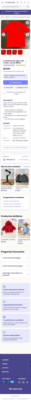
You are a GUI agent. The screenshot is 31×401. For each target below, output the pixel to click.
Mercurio (5, 372)
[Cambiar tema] (17, 2)
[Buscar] (28, 7)
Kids (14, 140)
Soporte (5, 368)
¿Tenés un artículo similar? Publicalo (15, 147)
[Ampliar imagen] (15, 34)
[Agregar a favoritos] (27, 22)
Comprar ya (16, 82)
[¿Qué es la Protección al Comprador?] (23, 71)
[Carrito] (21, 2)
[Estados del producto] (10, 125)
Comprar (5, 360)
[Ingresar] (28, 2)
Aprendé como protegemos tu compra (16, 93)
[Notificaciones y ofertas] (25, 2)
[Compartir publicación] (26, 61)
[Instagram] (23, 382)
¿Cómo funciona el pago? (15, 258)
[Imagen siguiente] (27, 34)
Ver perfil (25, 156)
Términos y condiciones (9, 399)
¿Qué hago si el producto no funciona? (15, 274)
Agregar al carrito (23, 87)
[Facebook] (27, 382)
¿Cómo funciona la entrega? (15, 266)
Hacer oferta (9, 87)
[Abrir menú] (2, 2)
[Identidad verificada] (14, 160)
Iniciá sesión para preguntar (12, 206)
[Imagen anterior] (3, 34)
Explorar (7, 17)
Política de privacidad (22, 399)
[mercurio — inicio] (9, 2)
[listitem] (3, 52)
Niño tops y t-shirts (22, 140)
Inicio (2, 17)
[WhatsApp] (19, 382)
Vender (4, 364)
